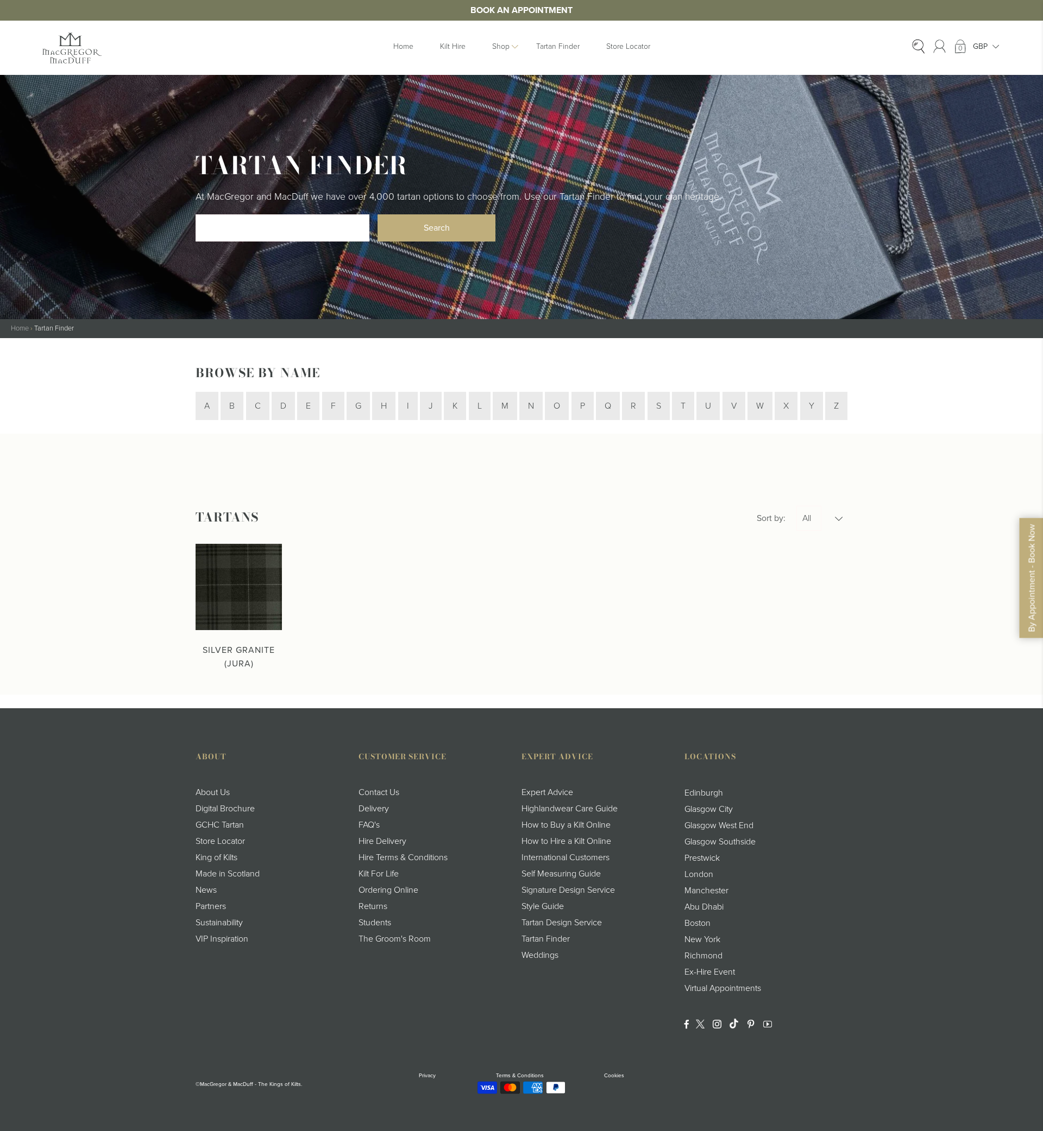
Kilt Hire (453, 46)
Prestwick (702, 858)
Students (375, 922)
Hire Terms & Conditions (403, 857)
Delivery (374, 808)
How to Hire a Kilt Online (566, 841)
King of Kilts (216, 857)
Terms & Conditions (520, 1075)
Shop (501, 46)
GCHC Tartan (220, 824)
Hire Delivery (382, 841)
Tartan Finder (558, 46)
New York (702, 939)
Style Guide (543, 906)
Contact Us (379, 792)
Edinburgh (703, 792)
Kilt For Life (379, 873)
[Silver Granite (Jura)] (239, 587)
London (698, 874)
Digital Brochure (225, 808)
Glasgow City (708, 809)
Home (403, 46)
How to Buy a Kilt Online (566, 824)
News (206, 890)
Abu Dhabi (704, 906)
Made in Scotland (228, 873)
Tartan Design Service (562, 922)
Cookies (614, 1075)
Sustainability (219, 922)
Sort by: (771, 518)
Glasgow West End (718, 825)
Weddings (540, 955)
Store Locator (628, 46)
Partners (211, 906)
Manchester (706, 890)
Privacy (427, 1075)
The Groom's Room (395, 938)
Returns (373, 906)
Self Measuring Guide (561, 873)
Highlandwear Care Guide (570, 808)
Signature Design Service (568, 890)
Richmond (703, 955)
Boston (697, 923)
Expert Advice (547, 792)
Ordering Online (388, 890)
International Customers (566, 857)
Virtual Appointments (722, 988)
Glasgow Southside (720, 841)
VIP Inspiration (222, 938)
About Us (213, 792)
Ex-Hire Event (709, 972)
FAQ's (369, 824)
